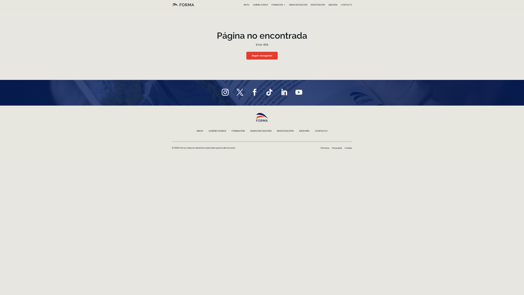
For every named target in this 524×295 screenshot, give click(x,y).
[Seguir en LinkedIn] (284, 92)
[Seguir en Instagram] (225, 92)
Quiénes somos (260, 5)
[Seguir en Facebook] (254, 92)
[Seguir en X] (240, 92)
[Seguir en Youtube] (299, 92)
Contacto (346, 5)
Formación (277, 5)
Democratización (298, 5)
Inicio (246, 5)
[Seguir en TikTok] (269, 92)
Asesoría (332, 5)
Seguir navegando (262, 55)
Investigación (318, 5)
